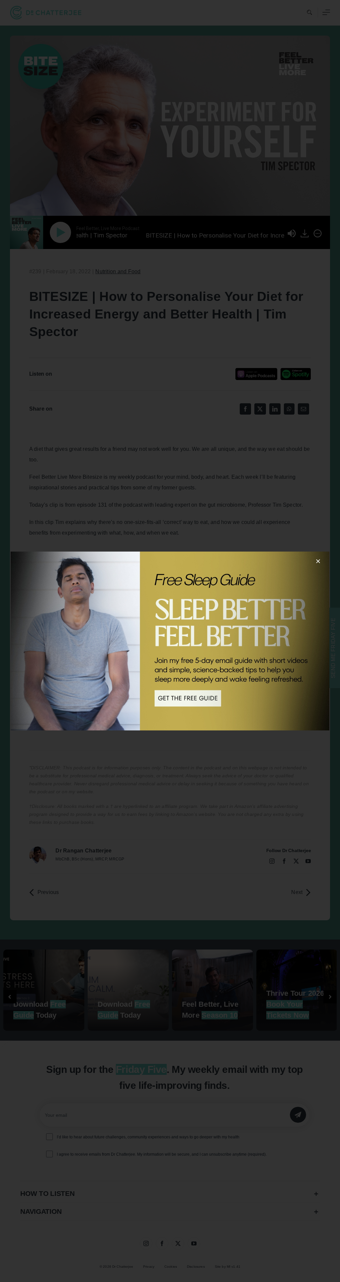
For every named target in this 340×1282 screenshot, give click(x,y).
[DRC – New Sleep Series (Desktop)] (170, 641)
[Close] (318, 561)
